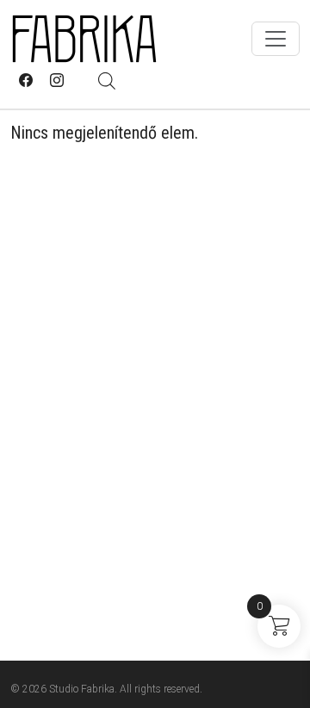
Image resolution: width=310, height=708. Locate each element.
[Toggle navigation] (275, 39)
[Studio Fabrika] (84, 39)
